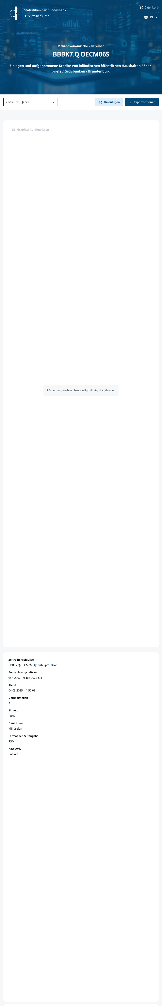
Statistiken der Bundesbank (45, 10)
